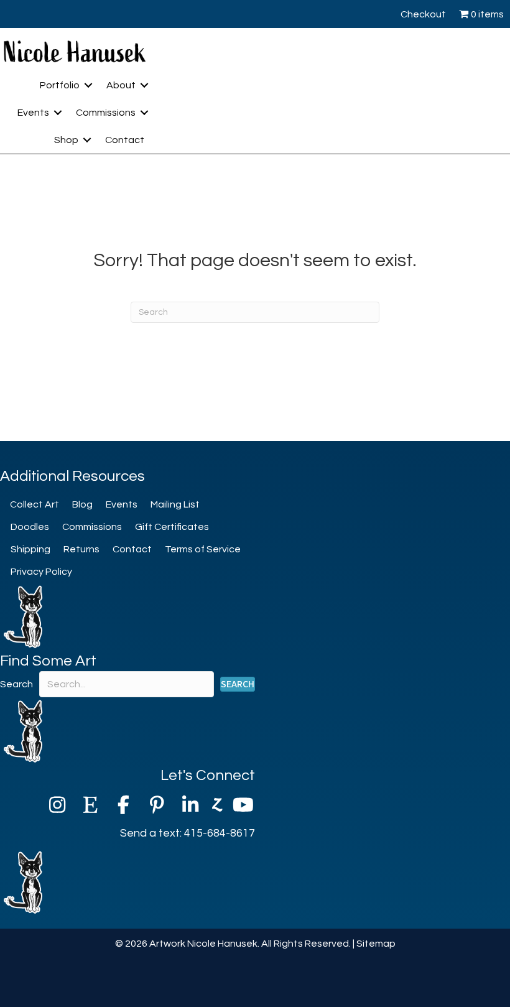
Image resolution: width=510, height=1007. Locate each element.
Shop (66, 140)
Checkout (423, 14)
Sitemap (376, 944)
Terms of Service (203, 549)
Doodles (30, 527)
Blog (82, 504)
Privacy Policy (41, 572)
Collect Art (34, 504)
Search (16, 684)
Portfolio (60, 85)
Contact (124, 140)
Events (33, 113)
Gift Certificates (172, 527)
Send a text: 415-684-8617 (187, 833)
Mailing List (175, 504)
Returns (81, 549)
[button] (88, 85)
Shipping (30, 549)
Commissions (106, 113)
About (121, 85)
